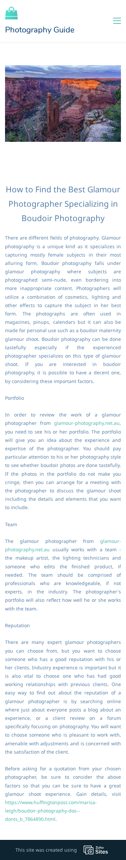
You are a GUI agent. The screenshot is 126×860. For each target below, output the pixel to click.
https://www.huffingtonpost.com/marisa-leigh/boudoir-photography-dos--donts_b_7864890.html (51, 810)
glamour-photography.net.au (87, 423)
